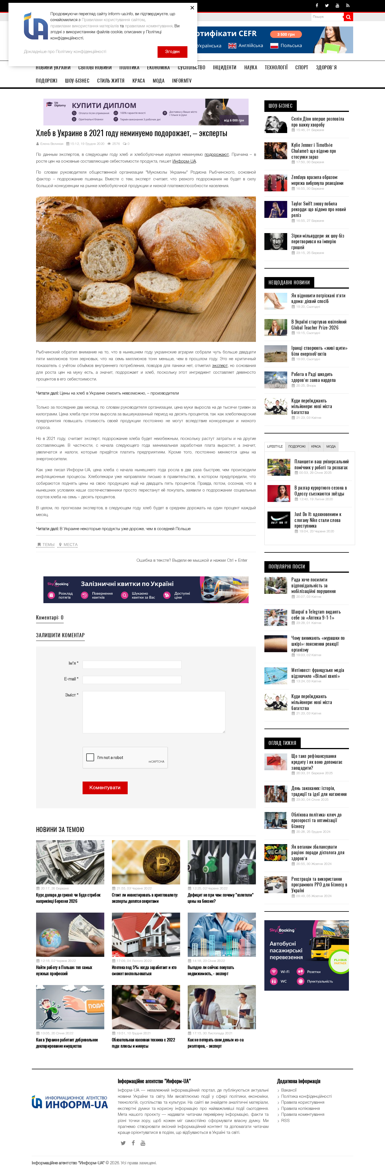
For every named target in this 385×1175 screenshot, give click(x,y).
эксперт (220, 366)
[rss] (347, 6)
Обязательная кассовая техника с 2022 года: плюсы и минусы (143, 1042)
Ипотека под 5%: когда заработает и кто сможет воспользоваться (144, 970)
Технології (276, 67)
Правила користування (302, 1103)
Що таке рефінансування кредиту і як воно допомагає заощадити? (316, 762)
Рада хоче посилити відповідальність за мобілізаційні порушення (313, 585)
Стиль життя (111, 80)
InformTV (182, 80)
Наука (250, 67)
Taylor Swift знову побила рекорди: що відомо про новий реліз (318, 209)
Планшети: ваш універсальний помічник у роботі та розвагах (322, 464)
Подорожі (46, 80)
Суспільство (191, 67)
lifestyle (275, 446)
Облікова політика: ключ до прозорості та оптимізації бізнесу (316, 820)
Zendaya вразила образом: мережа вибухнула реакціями (317, 180)
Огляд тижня (283, 743)
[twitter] (327, 6)
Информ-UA (184, 161)
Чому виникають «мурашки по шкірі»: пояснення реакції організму (318, 644)
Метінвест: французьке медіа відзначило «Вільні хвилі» (317, 673)
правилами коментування (148, 26)
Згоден (172, 52)
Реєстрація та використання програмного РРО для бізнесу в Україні (319, 885)
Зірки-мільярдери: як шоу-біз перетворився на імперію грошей (317, 242)
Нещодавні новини (289, 282)
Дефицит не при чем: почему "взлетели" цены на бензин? (221, 898)
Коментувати (105, 788)
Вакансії (289, 1090)
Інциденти (224, 67)
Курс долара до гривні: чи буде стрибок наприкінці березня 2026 (68, 898)
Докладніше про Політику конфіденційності (65, 52)
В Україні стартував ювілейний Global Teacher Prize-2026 (318, 325)
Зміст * (71, 695)
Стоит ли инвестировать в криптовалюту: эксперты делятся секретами (145, 898)
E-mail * (71, 679)
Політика (129, 67)
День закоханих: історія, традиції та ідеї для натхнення (319, 791)
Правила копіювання (300, 1109)
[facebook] (317, 6)
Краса (138, 80)
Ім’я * (73, 663)
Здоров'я (326, 67)
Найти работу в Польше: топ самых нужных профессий (64, 970)
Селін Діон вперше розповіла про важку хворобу (317, 122)
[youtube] (337, 6)
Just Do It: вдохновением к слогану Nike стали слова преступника (318, 520)
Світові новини (95, 67)
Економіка (158, 67)
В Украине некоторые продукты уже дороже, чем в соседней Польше (125, 529)
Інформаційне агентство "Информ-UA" (68, 1163)
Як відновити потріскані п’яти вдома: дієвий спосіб (318, 298)
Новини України (53, 67)
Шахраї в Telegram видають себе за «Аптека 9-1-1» (316, 615)
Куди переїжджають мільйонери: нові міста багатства (311, 406)
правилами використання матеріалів (84, 26)
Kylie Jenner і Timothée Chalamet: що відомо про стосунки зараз (313, 151)
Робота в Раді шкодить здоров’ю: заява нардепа (313, 377)
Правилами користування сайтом (113, 20)
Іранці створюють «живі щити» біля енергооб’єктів (319, 351)
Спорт (301, 67)
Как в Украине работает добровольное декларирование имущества (67, 1042)
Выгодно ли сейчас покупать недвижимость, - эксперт (211, 970)
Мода (158, 80)
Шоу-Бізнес (77, 80)
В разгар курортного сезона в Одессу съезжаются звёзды (321, 491)
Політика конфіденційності (306, 1097)
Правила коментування (302, 1115)
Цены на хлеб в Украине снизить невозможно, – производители (119, 393)
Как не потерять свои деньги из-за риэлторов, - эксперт (216, 1042)
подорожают (217, 155)
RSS (285, 1121)
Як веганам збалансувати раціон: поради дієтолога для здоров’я (317, 853)
